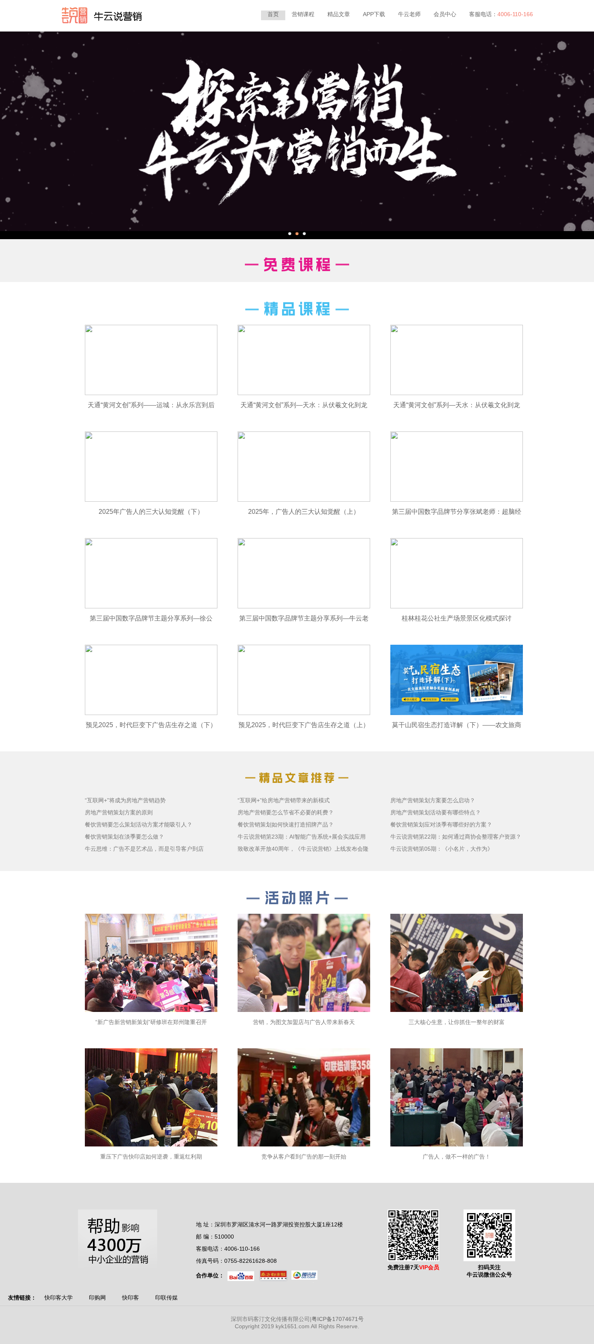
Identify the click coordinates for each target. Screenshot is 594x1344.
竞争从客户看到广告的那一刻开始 (303, 1156)
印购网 (97, 1297)
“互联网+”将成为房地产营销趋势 (125, 800)
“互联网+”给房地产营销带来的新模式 (284, 800)
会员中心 (445, 14)
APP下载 (374, 14)
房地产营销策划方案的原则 (119, 812)
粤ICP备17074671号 (338, 1319)
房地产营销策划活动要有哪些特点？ (435, 812)
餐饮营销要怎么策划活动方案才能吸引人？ (138, 824)
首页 (273, 14)
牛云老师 (409, 14)
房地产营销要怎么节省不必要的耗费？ (286, 812)
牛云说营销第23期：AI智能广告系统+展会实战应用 (302, 836)
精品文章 (338, 14)
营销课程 (303, 14)
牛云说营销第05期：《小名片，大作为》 (441, 849)
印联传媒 (166, 1297)
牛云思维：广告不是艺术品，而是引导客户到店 (144, 849)
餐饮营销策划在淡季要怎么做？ (124, 836)
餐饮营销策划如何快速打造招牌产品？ (286, 824)
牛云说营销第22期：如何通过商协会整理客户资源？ (455, 836)
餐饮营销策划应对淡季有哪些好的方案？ (441, 824)
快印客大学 (58, 1297)
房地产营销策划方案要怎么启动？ (432, 800)
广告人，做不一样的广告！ (457, 1156)
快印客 (130, 1297)
